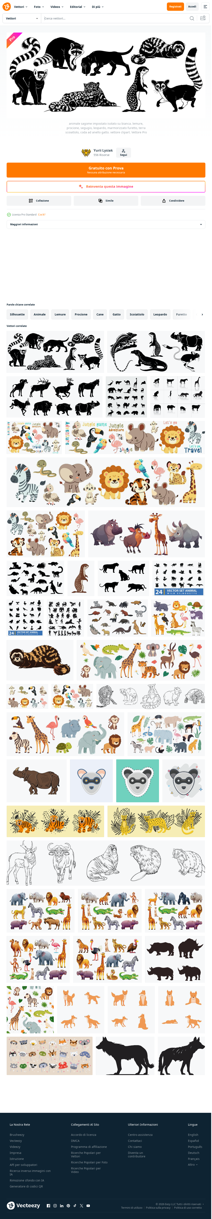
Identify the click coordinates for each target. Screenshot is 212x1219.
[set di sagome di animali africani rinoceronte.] (175, 957)
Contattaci (133, 1139)
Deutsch (191, 1151)
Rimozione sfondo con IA (26, 1179)
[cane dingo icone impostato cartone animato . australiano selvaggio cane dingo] (181, 1008)
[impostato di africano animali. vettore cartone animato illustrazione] (110, 909)
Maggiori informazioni (24, 223)
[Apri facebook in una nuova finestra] (48, 1204)
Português (192, 1145)
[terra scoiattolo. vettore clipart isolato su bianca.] (80, 577)
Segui (121, 153)
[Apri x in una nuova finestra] (81, 1204)
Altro (188, 1163)
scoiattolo (137, 313)
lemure (60, 313)
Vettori (19, 7)
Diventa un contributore (134, 1153)
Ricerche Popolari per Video (85, 1172)
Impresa (15, 1151)
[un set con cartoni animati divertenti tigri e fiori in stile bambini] (55, 820)
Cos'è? (41, 213)
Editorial (76, 7)
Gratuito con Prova (104, 168)
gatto (117, 313)
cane (100, 313)
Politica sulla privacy (155, 1206)
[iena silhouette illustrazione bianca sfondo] (125, 1054)
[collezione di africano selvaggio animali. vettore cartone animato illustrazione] (41, 909)
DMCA (74, 1139)
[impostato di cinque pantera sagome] (123, 577)
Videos (55, 7)
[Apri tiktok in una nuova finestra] (75, 1204)
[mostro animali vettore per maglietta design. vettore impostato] (65, 616)
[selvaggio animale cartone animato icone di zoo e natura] (117, 616)
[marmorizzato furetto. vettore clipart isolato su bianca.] (40, 658)
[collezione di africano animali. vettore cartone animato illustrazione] (38, 957)
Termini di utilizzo (128, 1206)
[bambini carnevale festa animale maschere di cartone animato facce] (50, 1054)
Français (191, 1157)
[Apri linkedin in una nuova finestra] (61, 1204)
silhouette (17, 313)
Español (190, 1139)
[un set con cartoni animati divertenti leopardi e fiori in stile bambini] (156, 820)
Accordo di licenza (82, 1133)
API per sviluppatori (23, 1163)
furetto (181, 313)
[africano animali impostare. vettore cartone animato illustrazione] (107, 957)
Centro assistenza (138, 1133)
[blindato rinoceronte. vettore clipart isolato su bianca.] (37, 779)
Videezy (14, 1145)
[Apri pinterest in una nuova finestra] (68, 1204)
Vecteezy (15, 1139)
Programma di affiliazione (88, 1145)
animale (40, 313)
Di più (96, 7)
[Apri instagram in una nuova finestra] (55, 1204)
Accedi (189, 6)
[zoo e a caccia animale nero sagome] (35, 577)
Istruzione (16, 1157)
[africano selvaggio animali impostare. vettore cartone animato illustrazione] (175, 909)
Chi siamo (133, 1145)
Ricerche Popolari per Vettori (85, 1153)
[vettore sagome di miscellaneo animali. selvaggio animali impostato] (126, 395)
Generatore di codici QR (25, 1185)
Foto (37, 7)
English (190, 1133)
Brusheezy (16, 1133)
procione (81, 313)
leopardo (160, 313)
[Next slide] (195, 313)
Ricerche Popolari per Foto (85, 1163)
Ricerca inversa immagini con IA (27, 1171)
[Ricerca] (188, 18)
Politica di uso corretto (185, 1206)
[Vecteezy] (6, 6)
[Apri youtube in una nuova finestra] (88, 1204)
